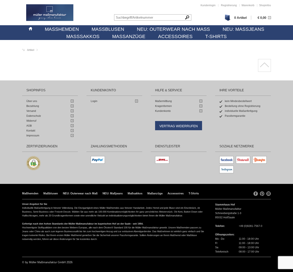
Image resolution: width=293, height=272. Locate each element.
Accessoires (175, 36)
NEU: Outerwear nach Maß (173, 29)
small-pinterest (262, 193)
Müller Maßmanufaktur (49, 12)
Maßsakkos (83, 36)
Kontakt (30, 130)
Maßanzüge (128, 36)
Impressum (32, 135)
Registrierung (229, 5)
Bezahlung (32, 106)
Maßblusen (108, 29)
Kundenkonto (163, 110)
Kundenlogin (208, 5)
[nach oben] (264, 65)
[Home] (30, 28)
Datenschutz (33, 115)
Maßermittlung (163, 101)
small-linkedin (268, 193)
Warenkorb (248, 5)
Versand (31, 110)
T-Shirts (216, 36)
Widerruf (31, 120)
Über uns (31, 101)
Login (94, 101)
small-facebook (255, 193)
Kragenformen (163, 106)
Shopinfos (265, 5)
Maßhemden (62, 29)
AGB (29, 125)
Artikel (30, 50)
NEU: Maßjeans (243, 29)
